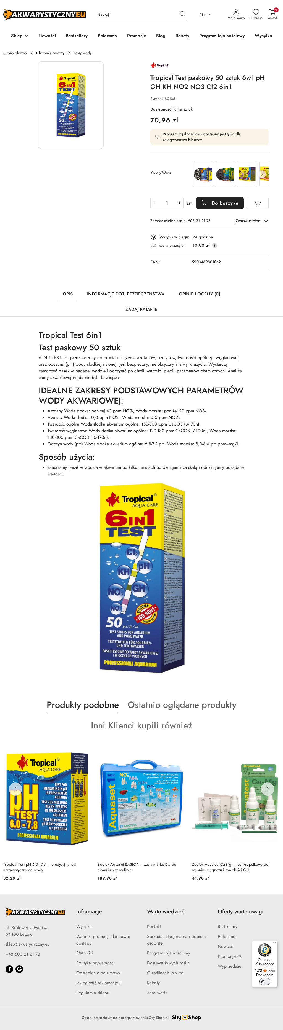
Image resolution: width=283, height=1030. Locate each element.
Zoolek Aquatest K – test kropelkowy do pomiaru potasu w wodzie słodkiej (233, 867)
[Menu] (274, 943)
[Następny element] (262, 174)
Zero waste (157, 992)
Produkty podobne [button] (83, 704)
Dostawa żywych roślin (168, 963)
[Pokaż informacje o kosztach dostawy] (215, 245)
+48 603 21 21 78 (23, 954)
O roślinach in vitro (165, 973)
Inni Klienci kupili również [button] (141, 725)
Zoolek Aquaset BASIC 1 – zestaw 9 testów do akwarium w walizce (42, 867)
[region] (230, 174)
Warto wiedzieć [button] (165, 912)
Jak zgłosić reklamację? (98, 983)
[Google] (19, 969)
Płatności (84, 953)
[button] (20, 36)
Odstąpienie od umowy (98, 973)
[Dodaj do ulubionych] (258, 203)
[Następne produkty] (267, 789)
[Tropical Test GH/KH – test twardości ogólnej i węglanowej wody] (247, 174)
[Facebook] (9, 969)
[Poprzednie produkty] (15, 789)
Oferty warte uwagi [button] (240, 912)
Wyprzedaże (230, 966)
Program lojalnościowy (168, 953)
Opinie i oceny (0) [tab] (199, 294)
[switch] (264, 981)
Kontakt (154, 926)
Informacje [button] (89, 912)
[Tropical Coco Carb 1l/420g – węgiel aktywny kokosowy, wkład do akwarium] (225, 174)
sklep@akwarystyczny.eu (27, 944)
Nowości (226, 946)
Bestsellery (227, 926)
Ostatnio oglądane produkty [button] (182, 704)
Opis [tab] (68, 294)
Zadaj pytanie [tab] (141, 309)
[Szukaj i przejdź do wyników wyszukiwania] (182, 14)
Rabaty (153, 983)
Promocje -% (230, 956)
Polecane (226, 936)
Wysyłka (84, 926)
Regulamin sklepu (92, 992)
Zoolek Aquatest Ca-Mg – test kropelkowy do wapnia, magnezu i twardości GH (136, 867)
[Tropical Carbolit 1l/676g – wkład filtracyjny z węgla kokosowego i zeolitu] (203, 174)
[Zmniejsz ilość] (155, 203)
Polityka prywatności (95, 963)
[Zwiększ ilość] (179, 203)
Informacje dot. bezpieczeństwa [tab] (125, 294)
